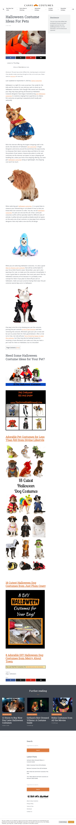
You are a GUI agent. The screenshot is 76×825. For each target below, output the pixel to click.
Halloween (13, 674)
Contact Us (29, 811)
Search (38, 750)
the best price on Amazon (34, 667)
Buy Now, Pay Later (9, 9)
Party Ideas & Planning (23, 9)
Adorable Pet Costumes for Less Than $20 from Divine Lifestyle (25, 438)
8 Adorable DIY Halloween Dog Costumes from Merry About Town (24, 658)
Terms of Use (30, 806)
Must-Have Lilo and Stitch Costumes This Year (37, 772)
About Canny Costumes (32, 801)
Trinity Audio (21, 67)
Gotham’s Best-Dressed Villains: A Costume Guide (38, 720)
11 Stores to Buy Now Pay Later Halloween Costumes (12, 720)
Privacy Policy (30, 803)
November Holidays (63, 9)
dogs (7, 674)
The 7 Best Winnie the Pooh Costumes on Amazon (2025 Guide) (37, 777)
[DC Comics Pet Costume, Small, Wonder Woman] (20, 140)
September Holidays (37, 9)
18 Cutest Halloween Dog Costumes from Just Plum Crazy (26, 584)
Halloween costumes (14, 160)
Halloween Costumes (32, 714)
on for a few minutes (28, 329)
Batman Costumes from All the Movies (37, 768)
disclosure (13, 76)
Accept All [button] (71, 822)
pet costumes (31, 147)
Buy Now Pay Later (7, 714)
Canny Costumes (36, 81)
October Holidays (50, 9)
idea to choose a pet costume (15, 268)
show (17, 347)
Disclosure (29, 809)
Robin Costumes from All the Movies (61, 719)
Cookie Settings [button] (63, 822)
